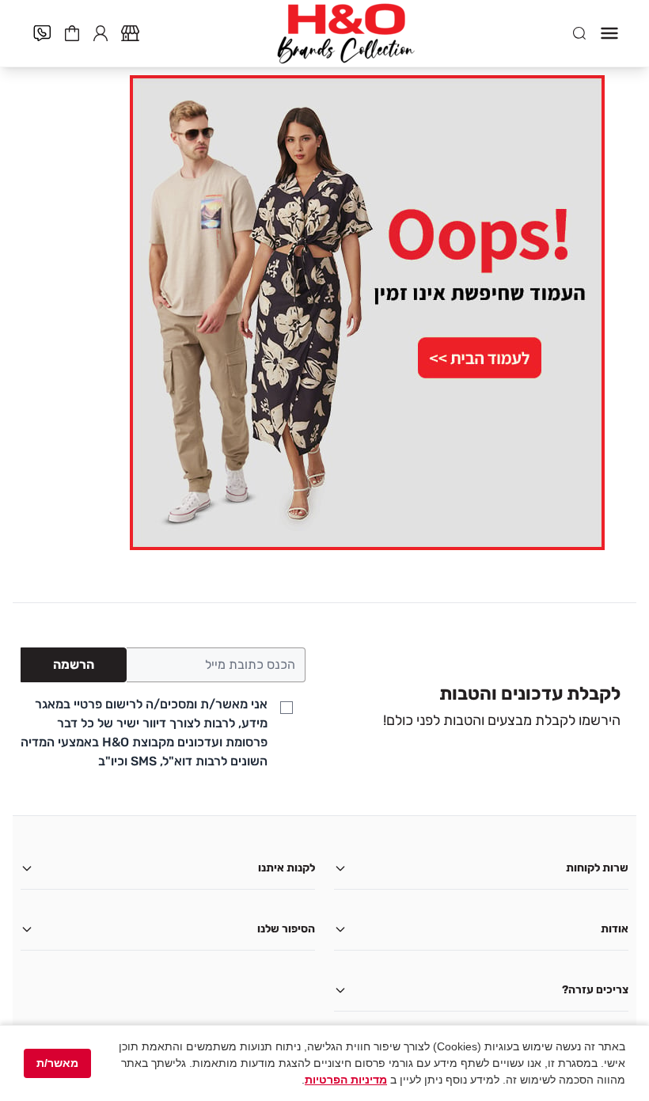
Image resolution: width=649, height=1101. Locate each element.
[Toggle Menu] (609, 33)
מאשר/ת (57, 1063)
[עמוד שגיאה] (324, 312)
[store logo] (346, 33)
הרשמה (73, 664)
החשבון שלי (100, 32)
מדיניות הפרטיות (346, 1079)
